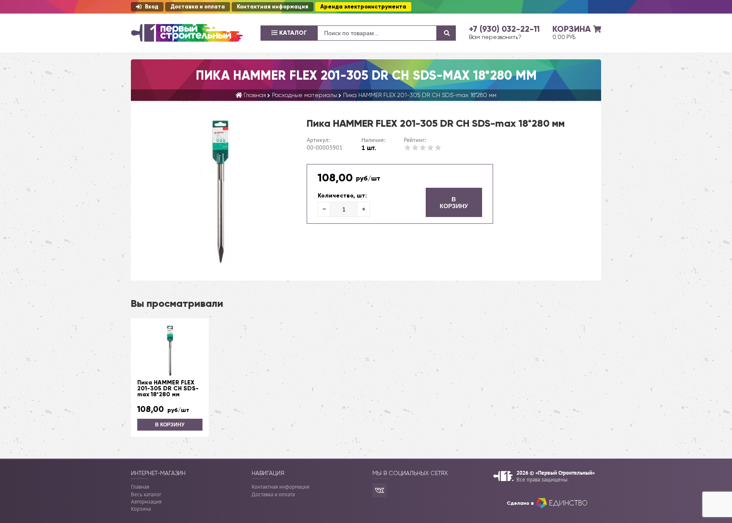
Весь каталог (146, 494)
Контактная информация (272, 6)
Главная (140, 486)
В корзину (454, 202)
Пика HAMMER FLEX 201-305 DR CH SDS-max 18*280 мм (168, 389)
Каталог (292, 32)
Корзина (141, 508)
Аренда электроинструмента (363, 6)
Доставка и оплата (197, 6)
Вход (151, 6)
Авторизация (146, 501)
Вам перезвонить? (495, 36)
